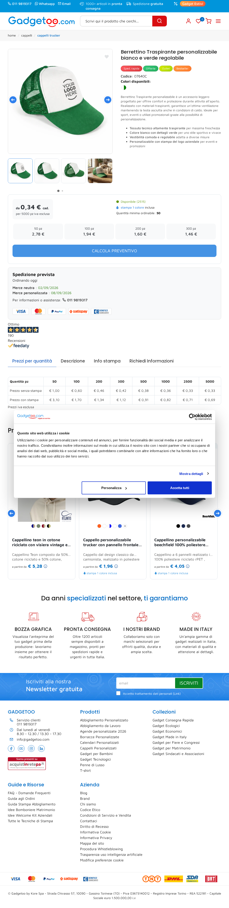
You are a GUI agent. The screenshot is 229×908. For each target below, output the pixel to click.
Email (66, 4)
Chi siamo (88, 804)
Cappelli (26, 35)
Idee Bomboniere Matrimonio (31, 810)
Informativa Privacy (96, 838)
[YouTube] (21, 748)
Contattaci (88, 821)
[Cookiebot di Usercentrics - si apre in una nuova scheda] (192, 416)
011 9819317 (22, 4)
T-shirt (85, 770)
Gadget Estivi (192, 4)
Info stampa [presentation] (107, 361)
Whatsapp (47, 4)
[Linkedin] (41, 748)
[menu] (218, 21)
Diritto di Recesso (94, 826)
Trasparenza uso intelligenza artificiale (111, 854)
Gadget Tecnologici (95, 759)
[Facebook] (11, 748)
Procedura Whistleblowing (101, 849)
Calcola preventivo (114, 250)
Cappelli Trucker (48, 35)
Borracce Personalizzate (99, 737)
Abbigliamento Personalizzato (104, 720)
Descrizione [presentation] (73, 361)
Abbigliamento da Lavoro (100, 726)
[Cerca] (159, 21)
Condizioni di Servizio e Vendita (105, 815)
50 (158, 213)
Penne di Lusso (92, 765)
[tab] (32, 361)
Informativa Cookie (95, 832)
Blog (83, 793)
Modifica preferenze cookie (102, 860)
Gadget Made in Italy (170, 737)
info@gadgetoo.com (33, 739)
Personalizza (111, 488)
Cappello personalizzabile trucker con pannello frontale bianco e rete (110, 542)
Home (12, 35)
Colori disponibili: (136, 81)
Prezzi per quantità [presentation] (32, 361)
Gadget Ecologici (166, 726)
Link (177, 693)
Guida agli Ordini (21, 798)
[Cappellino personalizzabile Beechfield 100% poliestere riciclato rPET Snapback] (209, 516)
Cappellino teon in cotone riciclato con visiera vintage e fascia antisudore (39, 542)
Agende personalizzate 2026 (103, 731)
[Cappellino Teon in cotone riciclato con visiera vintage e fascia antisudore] (66, 516)
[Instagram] (31, 748)
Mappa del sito (92, 843)
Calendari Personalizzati (99, 742)
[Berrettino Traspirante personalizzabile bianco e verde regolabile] (60, 101)
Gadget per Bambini (96, 754)
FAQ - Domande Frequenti (29, 793)
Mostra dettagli (191, 473)
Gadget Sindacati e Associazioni (178, 754)
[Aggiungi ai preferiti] (106, 56)
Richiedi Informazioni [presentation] (151, 361)
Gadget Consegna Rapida (173, 720)
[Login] (188, 21)
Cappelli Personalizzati (98, 748)
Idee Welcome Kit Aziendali (30, 815)
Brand (85, 798)
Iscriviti (189, 683)
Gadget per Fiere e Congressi (176, 742)
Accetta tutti (179, 488)
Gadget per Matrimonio (172, 748)
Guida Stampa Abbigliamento (31, 804)
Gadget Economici (167, 731)
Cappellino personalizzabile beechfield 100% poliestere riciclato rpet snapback (180, 542)
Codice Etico (90, 810)
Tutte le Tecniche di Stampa (30, 821)
